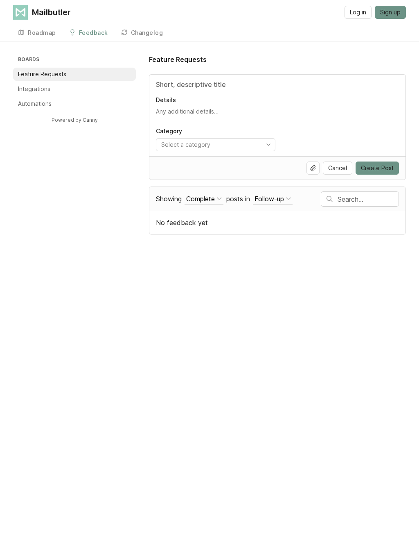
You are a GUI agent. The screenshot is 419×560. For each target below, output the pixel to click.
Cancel (337, 167)
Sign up (390, 12)
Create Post (377, 167)
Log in (358, 12)
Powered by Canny (75, 120)
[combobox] (215, 144)
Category (169, 130)
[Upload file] (313, 168)
